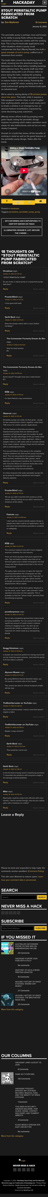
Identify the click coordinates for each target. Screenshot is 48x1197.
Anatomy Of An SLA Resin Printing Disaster (27, 971)
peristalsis (13, 212)
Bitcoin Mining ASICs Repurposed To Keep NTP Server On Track (22, 222)
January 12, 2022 (39, 26)
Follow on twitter (6, 912)
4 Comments (22, 1120)
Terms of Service (8, 1185)
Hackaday (24, 2)
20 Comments (23, 1004)
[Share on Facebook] (2, 26)
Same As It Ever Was (24, 1074)
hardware (14, 208)
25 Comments (23, 953)
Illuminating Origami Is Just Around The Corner (22, 231)
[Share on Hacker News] (9, 26)
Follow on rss (14, 912)
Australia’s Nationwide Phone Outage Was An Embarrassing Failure (26, 946)
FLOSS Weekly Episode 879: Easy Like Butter (28, 1126)
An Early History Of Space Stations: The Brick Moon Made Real (28, 997)
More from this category (12, 1009)
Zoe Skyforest (12, 22)
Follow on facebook (3, 912)
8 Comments (22, 1069)
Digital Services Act (21, 1185)
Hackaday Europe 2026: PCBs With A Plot (26, 959)
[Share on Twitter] (5, 26)
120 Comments (23, 1079)
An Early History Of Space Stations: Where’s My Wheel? (28, 984)
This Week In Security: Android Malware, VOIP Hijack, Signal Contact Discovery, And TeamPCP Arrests (27, 1111)
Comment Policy (35, 871)
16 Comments (23, 977)
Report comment (38, 289)
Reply (5, 289)
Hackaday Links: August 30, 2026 (28, 1063)
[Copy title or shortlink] (15, 26)
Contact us (18, 912)
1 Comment (22, 1102)
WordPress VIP (28, 1190)
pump (37, 212)
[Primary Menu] (45, 2)
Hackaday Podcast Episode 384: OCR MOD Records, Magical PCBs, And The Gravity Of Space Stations (27, 1092)
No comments (23, 965)
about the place (8, 97)
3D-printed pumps (38, 94)
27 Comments (23, 990)
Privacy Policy (41, 1183)
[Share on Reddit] (12, 26)
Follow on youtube (10, 912)
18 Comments (41, 22)
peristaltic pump (26, 212)
